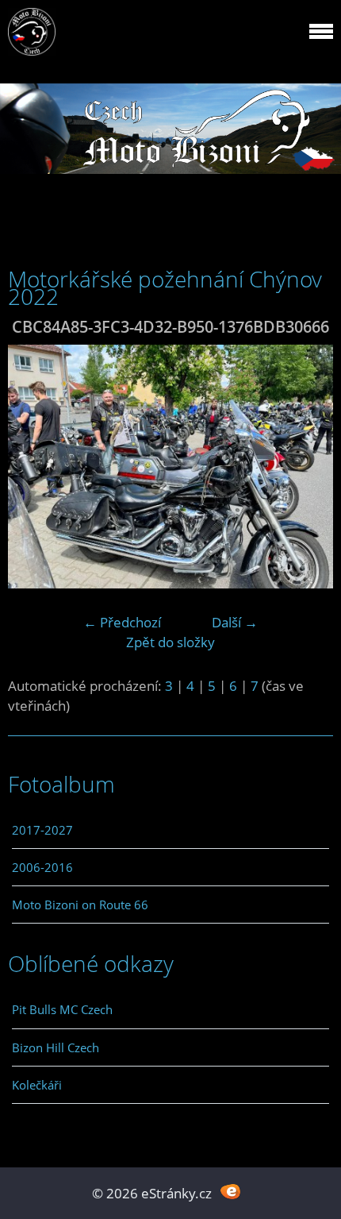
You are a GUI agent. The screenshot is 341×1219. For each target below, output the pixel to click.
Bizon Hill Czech (55, 1047)
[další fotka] (307, 467)
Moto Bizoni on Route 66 (80, 904)
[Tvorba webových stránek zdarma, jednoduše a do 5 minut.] (230, 1191)
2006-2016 (42, 867)
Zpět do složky (170, 642)
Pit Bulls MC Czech (62, 1009)
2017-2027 (42, 830)
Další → (235, 622)
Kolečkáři (37, 1085)
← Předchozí (122, 622)
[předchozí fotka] (34, 467)
